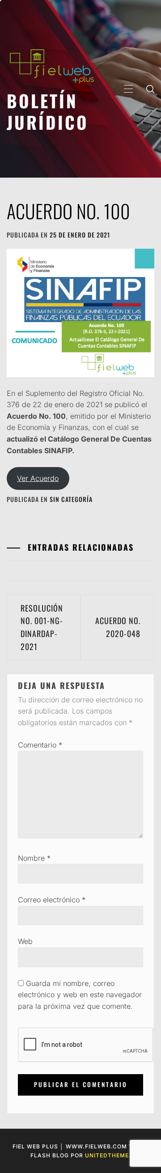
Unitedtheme (107, 1155)
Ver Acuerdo (38, 478)
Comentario (40, 744)
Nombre (34, 858)
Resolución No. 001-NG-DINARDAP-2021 (42, 627)
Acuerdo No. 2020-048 (117, 627)
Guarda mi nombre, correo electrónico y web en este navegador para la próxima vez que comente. (80, 995)
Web (25, 941)
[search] (150, 88)
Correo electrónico (51, 899)
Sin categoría (71, 499)
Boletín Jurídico (48, 111)
